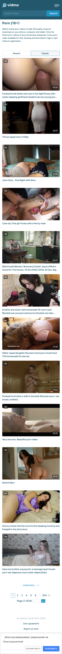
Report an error (31, 628)
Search (53, 13)
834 (44, 595)
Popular (45, 53)
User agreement (31, 623)
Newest (16, 53)
